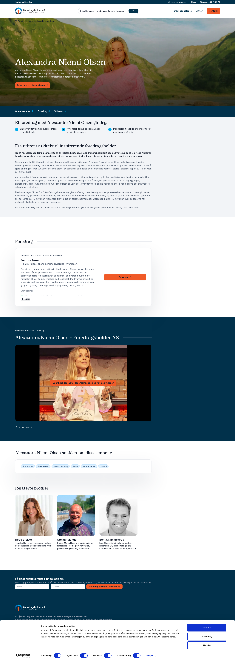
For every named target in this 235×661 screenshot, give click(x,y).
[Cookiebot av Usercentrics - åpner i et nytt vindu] (23, 656)
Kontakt (213, 11)
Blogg (193, 2)
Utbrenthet (27, 466)
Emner (199, 11)
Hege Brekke (23, 539)
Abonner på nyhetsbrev (177, 2)
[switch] (84, 655)
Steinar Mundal (67, 539)
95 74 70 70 (215, 2)
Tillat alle (207, 627)
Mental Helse (89, 466)
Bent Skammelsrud (111, 539)
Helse (75, 466)
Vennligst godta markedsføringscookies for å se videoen (83, 383)
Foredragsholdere (182, 11)
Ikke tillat (207, 645)
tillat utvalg (207, 636)
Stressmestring (60, 466)
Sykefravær (43, 466)
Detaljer (149, 655)
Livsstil (103, 466)
